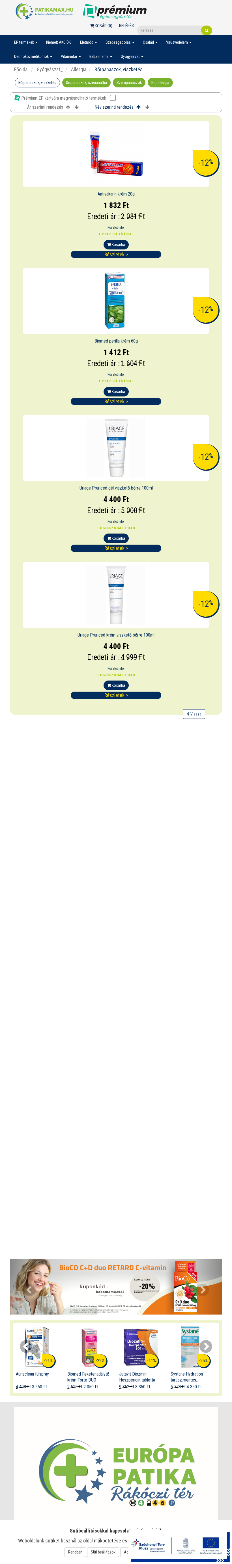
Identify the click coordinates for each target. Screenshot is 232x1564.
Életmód (87, 42)
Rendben (75, 1552)
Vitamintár (69, 56)
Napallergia (160, 82)
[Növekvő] (68, 107)
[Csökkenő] (77, 107)
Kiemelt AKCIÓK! (59, 42)
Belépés (126, 25)
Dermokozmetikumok (32, 56)
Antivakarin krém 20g (116, 194)
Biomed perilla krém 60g (116, 341)
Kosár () (103, 25)
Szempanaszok (129, 82)
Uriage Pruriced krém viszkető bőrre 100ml (116, 635)
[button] (26, 1287)
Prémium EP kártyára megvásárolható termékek (63, 98)
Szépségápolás (119, 42)
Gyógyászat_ (49, 69)
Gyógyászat (131, 56)
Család (149, 42)
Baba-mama (99, 56)
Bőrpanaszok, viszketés (37, 82)
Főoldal (21, 69)
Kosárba (118, 244)
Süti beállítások (103, 1552)
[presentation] (26, 1346)
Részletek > (116, 254)
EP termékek (24, 42)
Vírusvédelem (177, 42)
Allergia (78, 69)
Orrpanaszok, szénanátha (86, 82)
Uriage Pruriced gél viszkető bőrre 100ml (116, 488)
